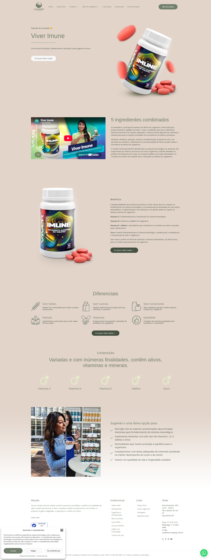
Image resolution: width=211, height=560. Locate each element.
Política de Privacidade (27, 556)
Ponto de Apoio (133, 6)
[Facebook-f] (166, 539)
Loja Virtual (106, 6)
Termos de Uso (42, 556)
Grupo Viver (61, 6)
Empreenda (119, 6)
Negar (33, 551)
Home (50, 6)
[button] (62, 530)
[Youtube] (171, 539)
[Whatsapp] (163, 539)
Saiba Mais (35, 517)
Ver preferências (53, 551)
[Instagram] (168, 539)
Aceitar (13, 551)
